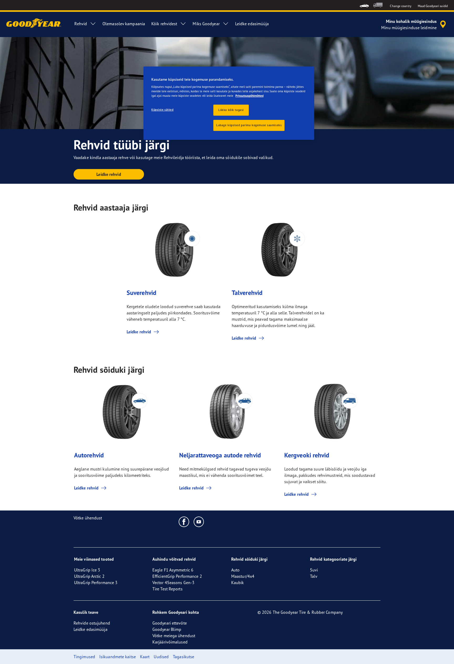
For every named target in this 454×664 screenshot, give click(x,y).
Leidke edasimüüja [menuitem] (252, 23)
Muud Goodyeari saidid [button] (433, 6)
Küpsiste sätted (162, 109)
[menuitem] (364, 5)
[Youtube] (199, 521)
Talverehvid (247, 293)
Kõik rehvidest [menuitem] (164, 23)
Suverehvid (141, 293)
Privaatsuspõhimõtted (249, 96)
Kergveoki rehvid (306, 455)
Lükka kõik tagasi (231, 110)
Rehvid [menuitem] (80, 23)
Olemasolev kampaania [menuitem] (123, 23)
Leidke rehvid (108, 174)
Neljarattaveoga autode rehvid (220, 455)
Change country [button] (400, 6)
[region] (228, 103)
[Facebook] (184, 521)
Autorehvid (89, 455)
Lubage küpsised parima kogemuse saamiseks (249, 125)
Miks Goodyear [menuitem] (206, 23)
